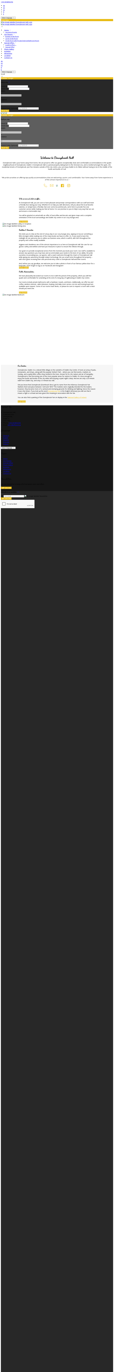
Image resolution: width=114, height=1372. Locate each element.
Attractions (8, 53)
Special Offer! (9, 47)
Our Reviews (23, 222)
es (4, 10)
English (5, 438)
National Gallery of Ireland (76, 397)
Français (6, 442)
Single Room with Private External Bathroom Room (22, 41)
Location (7, 55)
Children (4, 100)
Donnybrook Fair (54, 391)
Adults (3, 91)
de (4, 6)
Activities (7, 51)
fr (3, 12)
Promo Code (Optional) (9, 108)
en (4, 8)
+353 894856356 (7, 2)
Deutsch (6, 436)
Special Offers (9, 43)
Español (6, 440)
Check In (4, 86)
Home (6, 30)
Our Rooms (8, 34)
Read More (22, 402)
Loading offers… (10, 45)
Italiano (5, 444)
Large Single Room (11, 39)
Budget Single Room (12, 36)
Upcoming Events (11, 32)
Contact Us (8, 57)
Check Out (4, 89)
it (3, 14)
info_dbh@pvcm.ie (14, 425)
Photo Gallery (9, 49)
